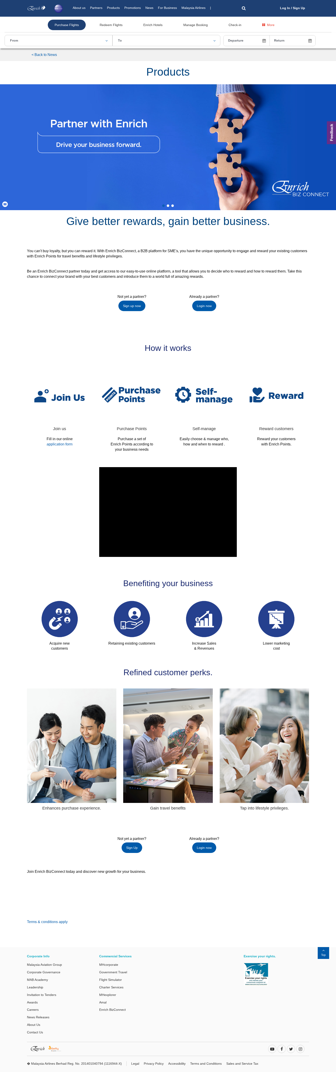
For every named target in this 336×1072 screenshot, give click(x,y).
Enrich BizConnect (112, 1009)
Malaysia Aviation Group (44, 964)
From (14, 40)
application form (59, 444)
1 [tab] (163, 205)
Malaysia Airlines (193, 8)
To (120, 40)
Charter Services (111, 987)
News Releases (38, 1017)
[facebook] (281, 1049)
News (149, 8)
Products (113, 8)
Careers (33, 1009)
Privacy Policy (154, 1063)
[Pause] (5, 204)
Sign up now (132, 306)
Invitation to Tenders (41, 995)
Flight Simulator (110, 980)
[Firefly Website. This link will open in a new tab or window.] (56, 1048)
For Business (167, 8)
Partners (96, 8)
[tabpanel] (168, 147)
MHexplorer (107, 995)
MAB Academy (37, 980)
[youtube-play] (272, 1049)
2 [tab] (168, 205)
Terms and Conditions (206, 1063)
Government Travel (113, 972)
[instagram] (300, 1049)
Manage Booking (195, 25)
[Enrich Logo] (36, 7)
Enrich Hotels (153, 25)
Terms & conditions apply (47, 922)
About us (79, 8)
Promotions (132, 8)
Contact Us (35, 1032)
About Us (33, 1025)
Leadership (35, 987)
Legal (135, 1063)
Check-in (235, 25)
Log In (285, 8)
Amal (103, 1002)
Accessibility (177, 1063)
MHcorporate (108, 964)
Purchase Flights (67, 25)
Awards (32, 1002)
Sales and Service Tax (242, 1063)
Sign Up (299, 8)
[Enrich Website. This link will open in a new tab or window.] (39, 1048)
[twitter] (291, 1049)
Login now (204, 306)
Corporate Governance (43, 972)
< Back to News (44, 55)
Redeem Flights (111, 25)
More (271, 25)
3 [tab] (172, 205)
